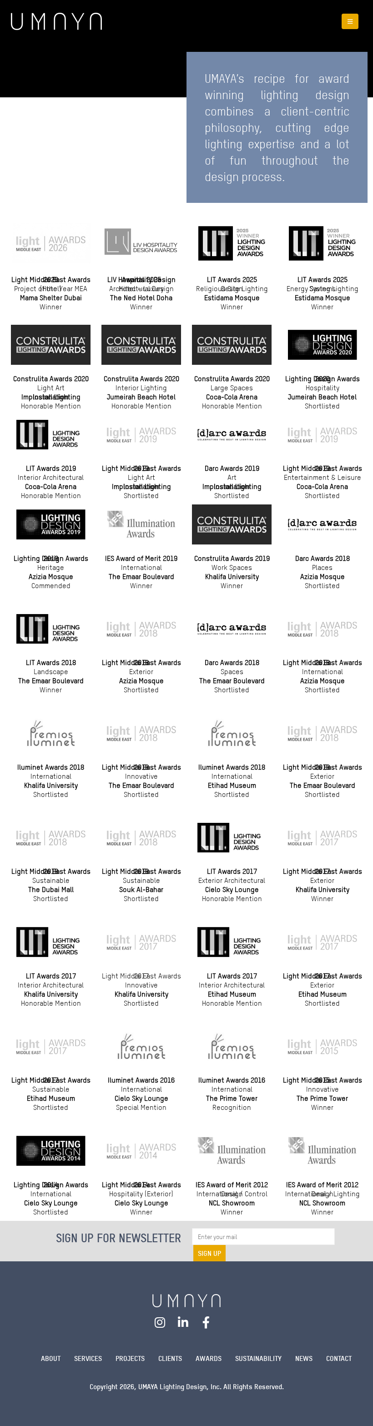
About (50, 1358)
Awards (209, 1358)
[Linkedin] (183, 1323)
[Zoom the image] (186, 1299)
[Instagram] (160, 1323)
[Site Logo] (56, 21)
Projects (130, 1358)
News (304, 1358)
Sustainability (258, 1358)
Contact (339, 1358)
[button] (350, 21)
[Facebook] (206, 1323)
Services (88, 1358)
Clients (170, 1358)
